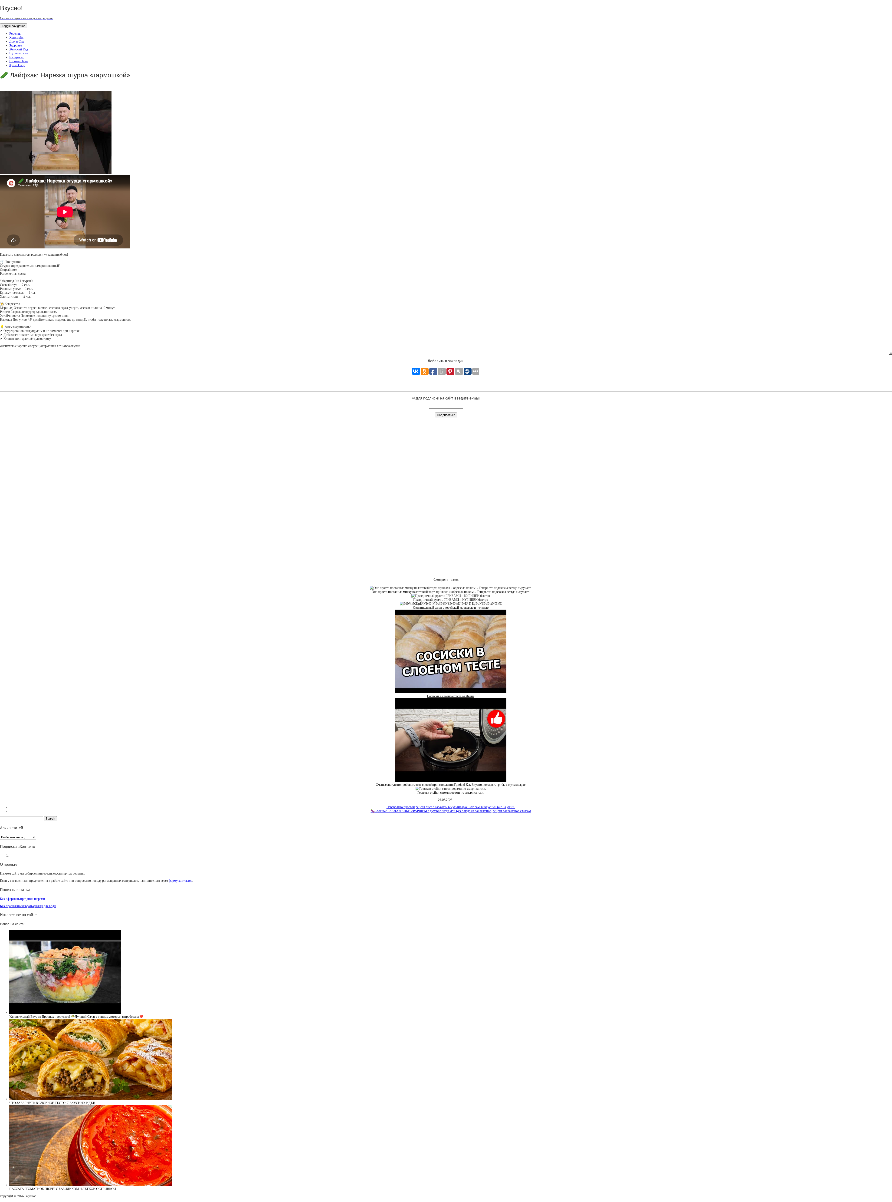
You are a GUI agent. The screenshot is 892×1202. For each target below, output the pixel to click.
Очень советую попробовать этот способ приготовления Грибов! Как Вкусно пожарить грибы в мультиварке (450, 785)
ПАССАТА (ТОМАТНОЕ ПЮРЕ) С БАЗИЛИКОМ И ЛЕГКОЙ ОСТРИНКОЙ (62, 1189)
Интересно (16, 57)
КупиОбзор (17, 65)
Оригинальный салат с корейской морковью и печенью (451, 608)
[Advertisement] (446, 496)
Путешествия (18, 53)
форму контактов (180, 881)
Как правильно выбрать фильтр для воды (28, 906)
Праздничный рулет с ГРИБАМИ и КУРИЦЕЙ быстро (450, 600)
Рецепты (15, 34)
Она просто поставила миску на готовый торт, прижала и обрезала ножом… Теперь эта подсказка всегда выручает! (451, 592)
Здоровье (15, 45)
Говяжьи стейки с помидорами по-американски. (450, 793)
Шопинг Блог (18, 61)
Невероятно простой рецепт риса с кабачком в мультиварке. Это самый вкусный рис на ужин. (451, 807)
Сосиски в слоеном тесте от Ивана (450, 696)
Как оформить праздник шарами (22, 899)
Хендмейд (16, 38)
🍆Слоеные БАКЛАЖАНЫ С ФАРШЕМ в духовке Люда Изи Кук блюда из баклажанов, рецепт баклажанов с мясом (451, 811)
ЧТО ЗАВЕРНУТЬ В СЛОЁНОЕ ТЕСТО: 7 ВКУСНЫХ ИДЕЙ (52, 1103)
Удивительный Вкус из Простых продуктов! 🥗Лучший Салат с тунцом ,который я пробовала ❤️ (76, 1017)
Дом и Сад (16, 41)
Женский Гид (18, 49)
